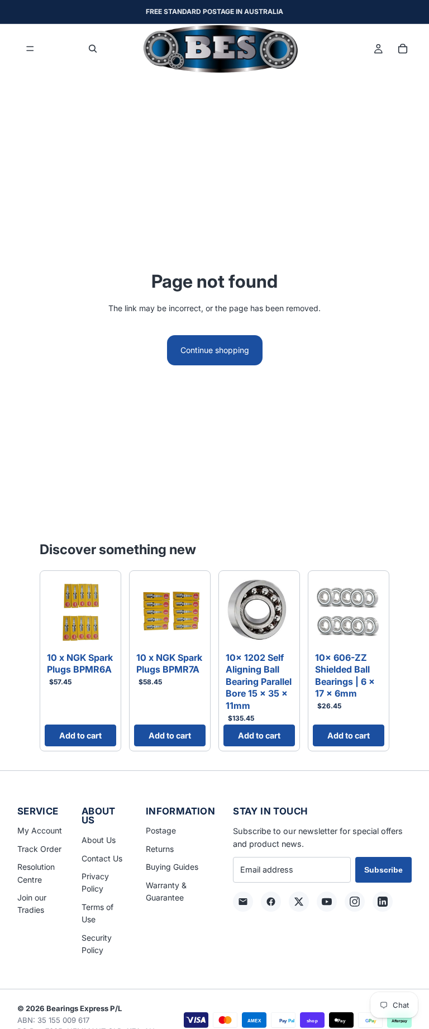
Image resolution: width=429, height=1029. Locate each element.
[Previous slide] (57, 611)
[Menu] (30, 49)
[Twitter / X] (299, 902)
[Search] (92, 48)
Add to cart (80, 735)
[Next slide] (104, 611)
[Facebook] (271, 902)
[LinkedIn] (383, 902)
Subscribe (383, 869)
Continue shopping (214, 350)
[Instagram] (355, 902)
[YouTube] (327, 902)
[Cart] (402, 48)
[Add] (99, 630)
